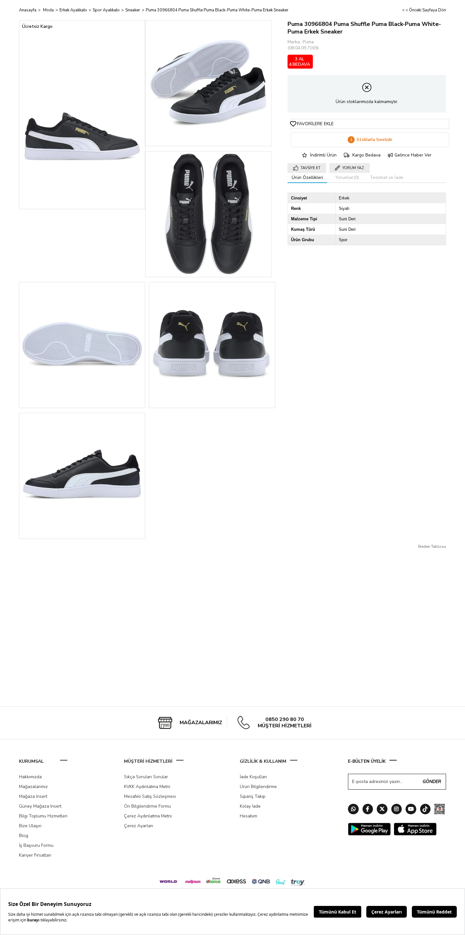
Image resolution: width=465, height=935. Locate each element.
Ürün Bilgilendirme (258, 787)
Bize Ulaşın (30, 826)
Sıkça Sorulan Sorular (146, 777)
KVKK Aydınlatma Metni (147, 787)
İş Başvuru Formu (36, 845)
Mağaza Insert (33, 796)
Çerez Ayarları (138, 826)
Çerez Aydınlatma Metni (148, 816)
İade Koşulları (253, 777)
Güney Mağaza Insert (40, 806)
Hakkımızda (30, 777)
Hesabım (248, 816)
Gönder (432, 782)
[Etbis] (439, 810)
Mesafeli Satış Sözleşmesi (150, 796)
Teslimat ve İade (386, 177)
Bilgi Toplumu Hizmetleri (43, 816)
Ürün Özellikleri (307, 177)
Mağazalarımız (33, 787)
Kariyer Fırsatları (35, 855)
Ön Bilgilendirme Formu (147, 806)
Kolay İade (250, 806)
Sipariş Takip (252, 796)
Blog (23, 836)
